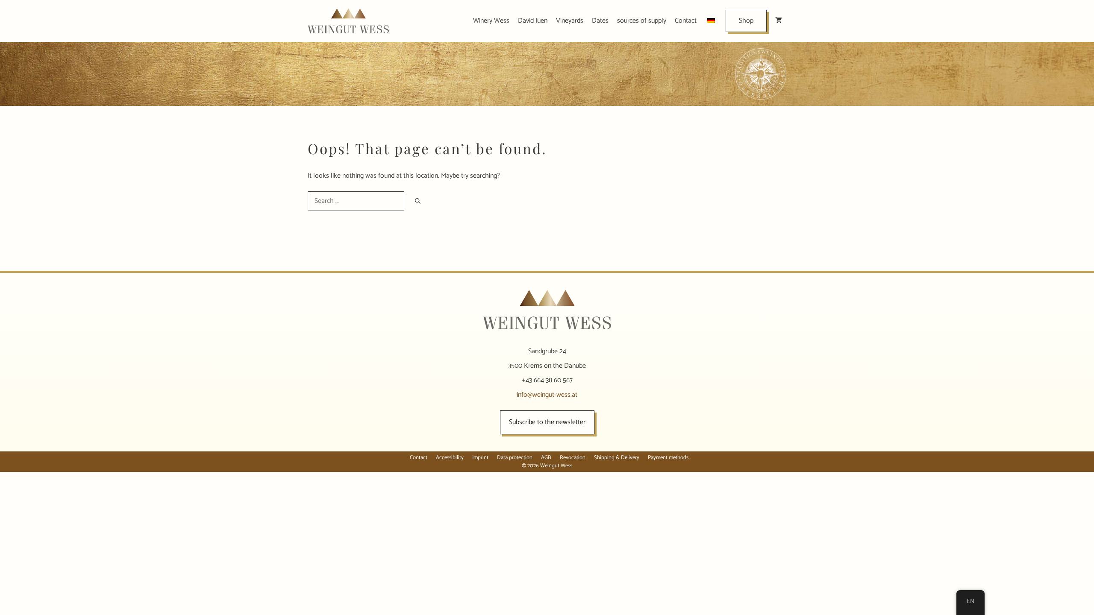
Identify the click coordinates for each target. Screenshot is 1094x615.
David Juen (532, 20)
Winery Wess (491, 20)
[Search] (417, 201)
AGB (546, 458)
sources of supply (641, 20)
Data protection (514, 458)
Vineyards (569, 20)
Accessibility (450, 458)
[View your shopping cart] (778, 21)
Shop (746, 20)
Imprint (480, 458)
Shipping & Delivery (616, 458)
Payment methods (668, 458)
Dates (600, 20)
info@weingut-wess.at (547, 395)
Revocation (572, 458)
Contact (686, 20)
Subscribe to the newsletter (547, 422)
